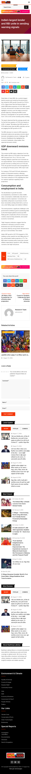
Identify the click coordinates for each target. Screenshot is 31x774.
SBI (25, 259)
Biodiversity (4, 722)
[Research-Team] (20, 77)
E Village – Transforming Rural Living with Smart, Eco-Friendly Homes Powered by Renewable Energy (20, 517)
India (2, 691)
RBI (18, 256)
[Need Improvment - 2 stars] (3, 371)
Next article (26, 293)
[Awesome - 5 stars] (8, 371)
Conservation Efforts (7, 717)
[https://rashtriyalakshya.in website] (18, 77)
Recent (6, 428)
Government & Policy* (9, 69)
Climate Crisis (5, 714)
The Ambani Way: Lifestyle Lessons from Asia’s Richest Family (21, 504)
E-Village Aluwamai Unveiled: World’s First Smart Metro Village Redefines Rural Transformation (14, 576)
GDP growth (15, 253)
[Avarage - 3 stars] (5, 371)
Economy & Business (9, 66)
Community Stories (6, 687)
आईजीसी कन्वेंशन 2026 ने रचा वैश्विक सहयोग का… (15, 355)
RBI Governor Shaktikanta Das (14, 259)
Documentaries (5, 737)
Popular (15, 428)
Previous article (6, 293)
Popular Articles (5, 702)
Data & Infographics (7, 742)
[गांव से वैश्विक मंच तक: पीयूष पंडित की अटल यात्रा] (6, 563)
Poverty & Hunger (6, 682)
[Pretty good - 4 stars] (6, 371)
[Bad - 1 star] (1, 371)
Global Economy (24, 253)
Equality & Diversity (6, 679)
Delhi (2, 694)
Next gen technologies (15, 769)
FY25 (8, 253)
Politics (3, 704)
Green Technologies (7, 720)
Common (25, 428)
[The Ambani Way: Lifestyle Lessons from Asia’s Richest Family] (6, 502)
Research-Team (20, 310)
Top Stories (22, 69)
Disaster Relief (5, 685)
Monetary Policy (11, 256)
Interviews (4, 739)
